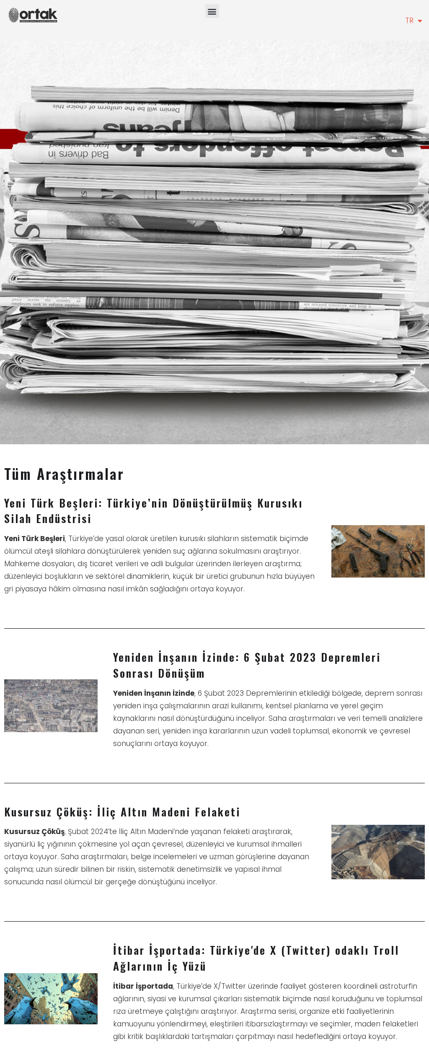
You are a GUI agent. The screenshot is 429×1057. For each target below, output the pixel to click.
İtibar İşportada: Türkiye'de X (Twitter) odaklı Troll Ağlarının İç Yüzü (256, 958)
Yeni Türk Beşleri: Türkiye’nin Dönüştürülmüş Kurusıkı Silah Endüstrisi (153, 511)
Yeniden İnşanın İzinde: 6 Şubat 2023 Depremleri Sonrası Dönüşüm (247, 665)
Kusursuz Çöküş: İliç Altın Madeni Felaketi (122, 811)
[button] (212, 11)
